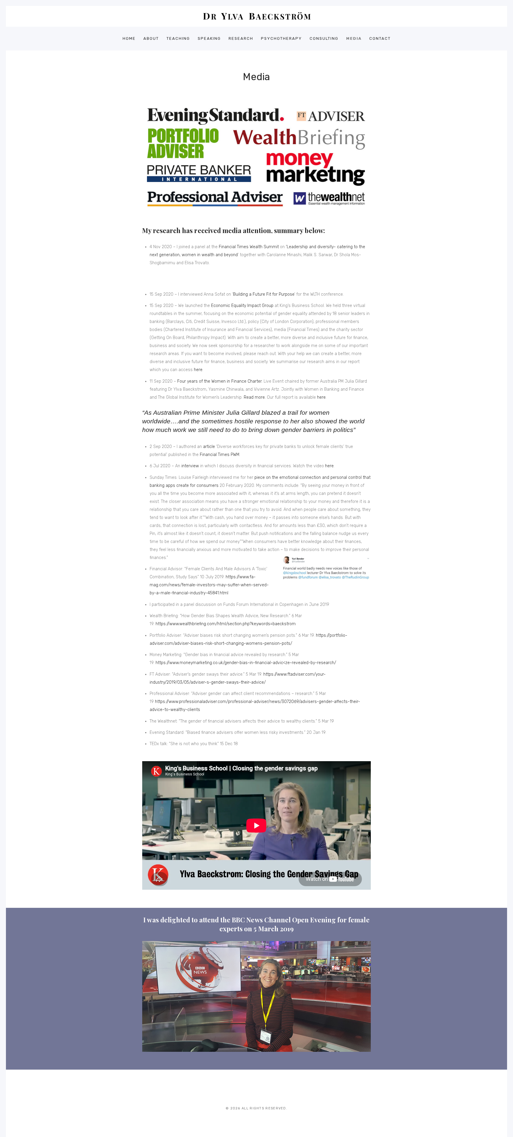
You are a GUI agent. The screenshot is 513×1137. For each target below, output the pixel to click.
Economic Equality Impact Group (242, 305)
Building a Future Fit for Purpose (263, 294)
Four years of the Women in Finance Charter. (219, 381)
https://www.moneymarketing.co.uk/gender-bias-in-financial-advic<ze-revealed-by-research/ (246, 662)
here (198, 369)
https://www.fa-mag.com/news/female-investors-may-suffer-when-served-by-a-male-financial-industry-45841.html (209, 585)
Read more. (255, 397)
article (209, 446)
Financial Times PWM (219, 454)
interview (190, 465)
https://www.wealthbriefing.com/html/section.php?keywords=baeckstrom (226, 623)
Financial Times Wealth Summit (249, 246)
